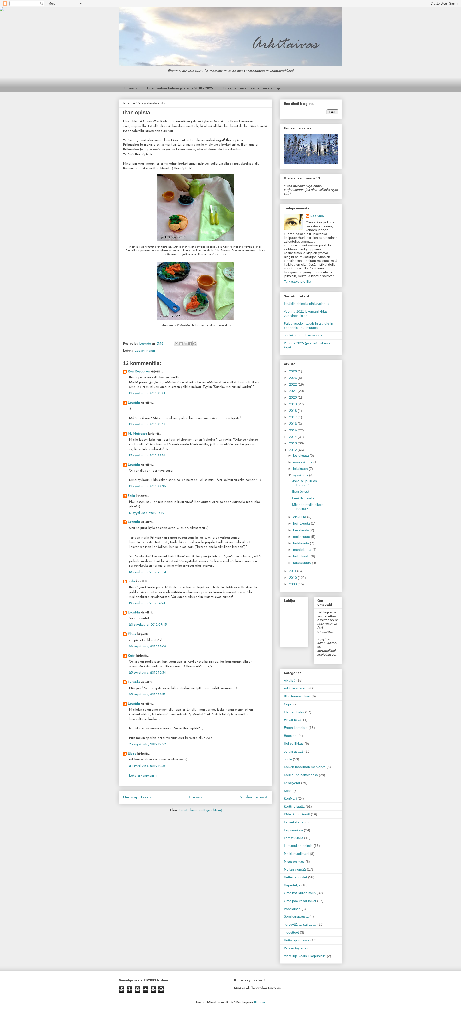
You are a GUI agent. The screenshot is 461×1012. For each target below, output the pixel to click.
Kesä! (288, 791)
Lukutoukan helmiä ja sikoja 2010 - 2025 (180, 88)
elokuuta (300, 517)
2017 (293, 417)
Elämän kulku (294, 712)
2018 (293, 411)
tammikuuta (302, 563)
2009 (293, 584)
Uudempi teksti (137, 797)
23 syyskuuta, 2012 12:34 (147, 673)
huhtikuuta (301, 543)
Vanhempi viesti (254, 797)
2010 (293, 578)
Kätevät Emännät (297, 814)
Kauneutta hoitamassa (301, 775)
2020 (293, 397)
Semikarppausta (296, 916)
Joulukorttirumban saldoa (303, 335)
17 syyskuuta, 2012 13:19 (146, 513)
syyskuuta (301, 475)
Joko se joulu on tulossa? (304, 483)
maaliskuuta (302, 549)
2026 (293, 371)
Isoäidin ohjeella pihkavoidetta (306, 303)
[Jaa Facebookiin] (190, 343)
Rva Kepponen (139, 371)
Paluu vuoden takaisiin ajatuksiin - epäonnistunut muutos (309, 325)
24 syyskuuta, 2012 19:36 (147, 766)
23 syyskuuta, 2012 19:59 (147, 744)
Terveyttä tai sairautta (300, 924)
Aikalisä (289, 680)
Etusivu (130, 88)
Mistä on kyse (294, 861)
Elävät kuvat (293, 720)
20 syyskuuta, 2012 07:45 (148, 625)
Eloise (132, 634)
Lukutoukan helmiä (298, 846)
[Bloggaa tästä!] (181, 343)
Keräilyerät (292, 783)
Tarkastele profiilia (297, 281)
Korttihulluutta (294, 806)
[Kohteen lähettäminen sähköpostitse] (176, 343)
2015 (293, 430)
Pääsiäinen (292, 909)
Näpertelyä (292, 885)
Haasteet (290, 735)
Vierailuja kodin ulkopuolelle (305, 956)
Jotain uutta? (293, 751)
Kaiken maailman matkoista (305, 767)
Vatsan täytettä (295, 948)
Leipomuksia (293, 830)
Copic (288, 704)
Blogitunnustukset (297, 696)
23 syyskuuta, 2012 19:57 (147, 694)
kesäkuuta (301, 530)
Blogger (259, 1002)
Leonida (134, 403)
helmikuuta (302, 556)
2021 (293, 391)
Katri (131, 656)
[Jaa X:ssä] (185, 343)
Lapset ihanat (144, 351)
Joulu (288, 759)
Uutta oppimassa (296, 940)
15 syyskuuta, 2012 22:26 (147, 486)
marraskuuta (303, 462)
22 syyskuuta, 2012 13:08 (147, 646)
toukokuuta (302, 537)
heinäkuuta (302, 523)
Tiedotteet (291, 932)
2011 (293, 571)
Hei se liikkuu (294, 743)
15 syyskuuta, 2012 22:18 (147, 455)
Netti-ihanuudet (295, 877)
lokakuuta (301, 469)
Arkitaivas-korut (295, 688)
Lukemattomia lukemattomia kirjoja (252, 88)
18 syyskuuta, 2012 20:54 (147, 572)
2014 (293, 437)
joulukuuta (301, 455)
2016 (293, 423)
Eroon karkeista (296, 728)
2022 (293, 384)
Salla (131, 496)
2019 (293, 404)
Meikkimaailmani (296, 854)
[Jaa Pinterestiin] (194, 343)
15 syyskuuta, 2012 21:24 (147, 393)
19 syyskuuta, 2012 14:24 (147, 603)
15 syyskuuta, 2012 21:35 (147, 424)
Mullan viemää (295, 869)
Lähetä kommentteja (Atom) (200, 810)
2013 (293, 443)
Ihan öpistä (300, 491)
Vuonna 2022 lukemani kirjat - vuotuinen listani (306, 313)
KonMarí (290, 798)
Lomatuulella (293, 838)
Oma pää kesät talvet (300, 901)
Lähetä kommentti (143, 776)
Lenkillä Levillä (303, 498)
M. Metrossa (137, 434)
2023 (293, 378)
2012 (293, 450)
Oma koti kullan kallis (300, 893)
